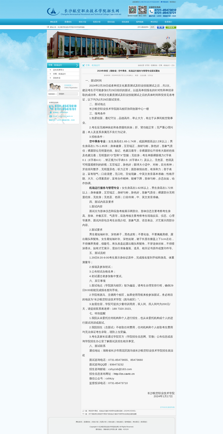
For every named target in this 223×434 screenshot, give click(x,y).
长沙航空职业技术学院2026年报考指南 (71, 27)
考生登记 (136, 422)
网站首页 (79, 422)
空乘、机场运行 (59, 74)
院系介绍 (103, 422)
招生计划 (95, 422)
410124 (126, 429)
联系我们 (173, 2)
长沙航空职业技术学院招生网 (108, 427)
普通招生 (154, 65)
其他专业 (56, 78)
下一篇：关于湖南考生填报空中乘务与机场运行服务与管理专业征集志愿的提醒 (109, 414)
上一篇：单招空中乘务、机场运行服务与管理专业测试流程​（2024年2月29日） (109, 411)
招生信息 (111, 422)
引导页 (147, 65)
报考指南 (128, 422)
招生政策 (120, 422)
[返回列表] (171, 407)
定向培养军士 (58, 70)
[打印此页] (163, 407)
